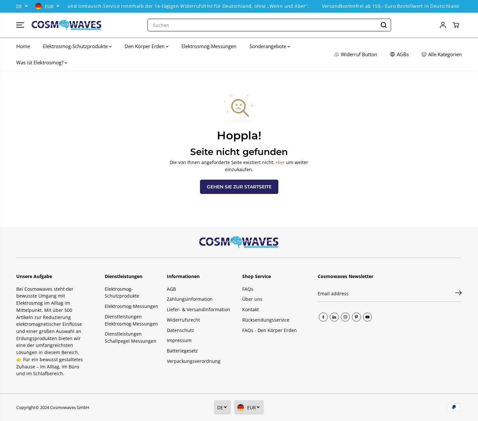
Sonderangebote (268, 46)
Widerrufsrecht (183, 320)
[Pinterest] (356, 317)
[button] (20, 25)
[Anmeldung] (443, 25)
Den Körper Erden (145, 46)
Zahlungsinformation (190, 299)
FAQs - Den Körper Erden (269, 330)
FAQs (247, 289)
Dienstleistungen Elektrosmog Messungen (131, 320)
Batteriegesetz (182, 351)
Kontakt (250, 309)
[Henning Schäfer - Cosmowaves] (66, 25)
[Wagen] (456, 25)
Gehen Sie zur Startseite (239, 187)
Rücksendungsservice (265, 320)
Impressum (179, 340)
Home (23, 46)
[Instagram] (345, 317)
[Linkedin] (334, 317)
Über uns (252, 299)
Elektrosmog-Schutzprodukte (76, 46)
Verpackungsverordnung (193, 361)
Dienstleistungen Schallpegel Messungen (130, 337)
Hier (280, 162)
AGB (171, 289)
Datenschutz (180, 330)
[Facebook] (323, 317)
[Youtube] (367, 317)
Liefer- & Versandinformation (198, 309)
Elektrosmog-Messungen (208, 46)
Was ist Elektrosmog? (40, 62)
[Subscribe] (458, 294)
